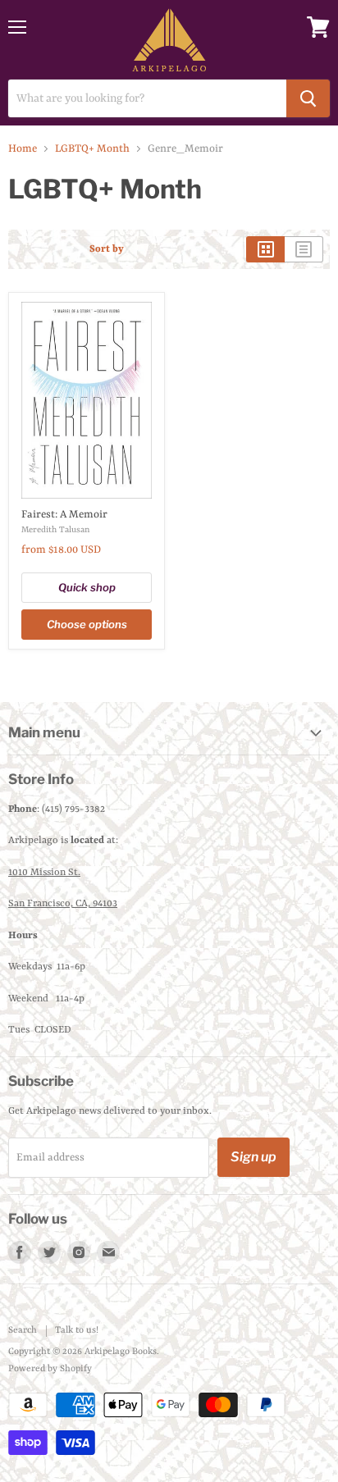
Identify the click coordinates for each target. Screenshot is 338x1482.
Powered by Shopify (50, 1369)
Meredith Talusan (55, 530)
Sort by (106, 249)
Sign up (253, 1157)
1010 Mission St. (44, 872)
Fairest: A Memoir (64, 514)
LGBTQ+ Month (92, 149)
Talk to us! (76, 1330)
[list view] (304, 249)
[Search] (308, 98)
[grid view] (265, 249)
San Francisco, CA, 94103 (62, 904)
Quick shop (87, 587)
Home (22, 149)
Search (22, 1330)
